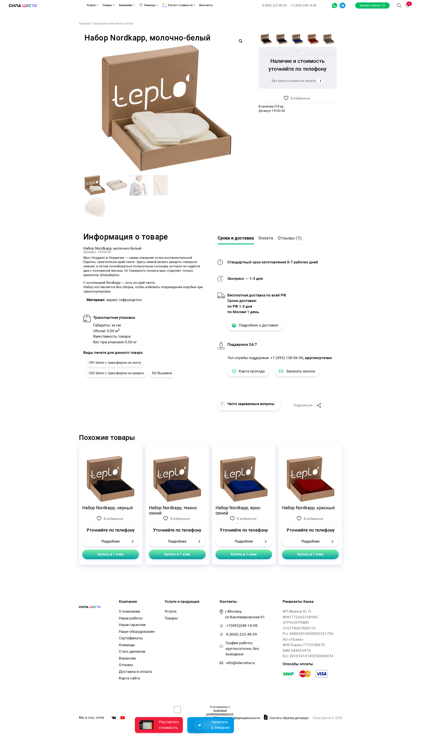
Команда (127, 645)
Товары (107, 5)
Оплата (265, 238)
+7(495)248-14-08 (241, 625)
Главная (85, 23)
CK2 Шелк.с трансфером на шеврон (116, 373)
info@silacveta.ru (240, 663)
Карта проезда (252, 371)
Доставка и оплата (135, 671)
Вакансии (127, 658)
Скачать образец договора (289, 718)
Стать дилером (132, 651)
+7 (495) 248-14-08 (303, 5)
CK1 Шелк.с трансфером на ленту (115, 363)
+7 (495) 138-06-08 (286, 358)
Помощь (149, 5)
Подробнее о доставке (258, 325)
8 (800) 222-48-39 (274, 5)
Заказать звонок (370, 5)
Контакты (206, 5)
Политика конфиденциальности (237, 718)
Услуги (91, 5)
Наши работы (131, 618)
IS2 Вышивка (162, 373)
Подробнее (110, 541)
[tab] (238, 238)
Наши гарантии (132, 624)
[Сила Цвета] (23, 5)
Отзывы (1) (289, 238)
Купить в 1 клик (111, 554)
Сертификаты (131, 638)
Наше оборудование (137, 631)
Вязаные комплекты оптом (113, 23)
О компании (129, 611)
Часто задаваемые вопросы (251, 404)
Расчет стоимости (180, 5)
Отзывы (126, 665)
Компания (125, 5)
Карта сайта (129, 678)
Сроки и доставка (236, 238)
